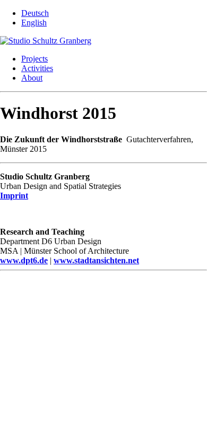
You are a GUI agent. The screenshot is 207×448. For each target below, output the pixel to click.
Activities (37, 68)
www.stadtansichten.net (96, 260)
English (34, 22)
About (31, 77)
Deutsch (35, 13)
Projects (34, 58)
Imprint (14, 195)
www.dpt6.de (24, 260)
